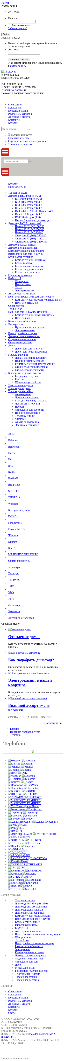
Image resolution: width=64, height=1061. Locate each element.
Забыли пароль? (17, 28)
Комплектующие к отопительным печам (38, 299)
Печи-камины (23, 284)
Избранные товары (12, 89)
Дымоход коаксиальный (22, 244)
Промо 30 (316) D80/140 (29, 232)
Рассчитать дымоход (20, 1000)
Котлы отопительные (20, 256)
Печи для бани (23, 318)
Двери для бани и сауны (29, 348)
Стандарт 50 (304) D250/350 (31, 241)
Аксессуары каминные (21, 293)
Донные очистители (27, 397)
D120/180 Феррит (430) (28, 201)
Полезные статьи (18, 997)
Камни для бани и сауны (22, 333)
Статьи (12, 1012)
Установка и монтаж (20, 144)
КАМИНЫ (14, 278)
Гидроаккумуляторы (20, 275)
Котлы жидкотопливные (29, 266)
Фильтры (20, 418)
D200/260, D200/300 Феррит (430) (34, 211)
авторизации (17, 65)
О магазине (15, 991)
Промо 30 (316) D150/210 (29, 226)
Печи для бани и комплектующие (27, 311)
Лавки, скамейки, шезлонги (31, 357)
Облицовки (22, 281)
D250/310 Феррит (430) (28, 214)
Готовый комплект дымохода (32, 220)
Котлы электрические (27, 272)
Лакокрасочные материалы (24, 336)
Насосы (19, 406)
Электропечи (16, 324)
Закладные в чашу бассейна (31, 400)
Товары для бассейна (20, 391)
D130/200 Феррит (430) (28, 204)
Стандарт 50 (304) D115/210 (31, 238)
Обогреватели (16, 305)
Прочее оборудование (27, 412)
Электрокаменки (25, 330)
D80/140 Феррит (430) (28, 217)
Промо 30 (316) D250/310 (29, 229)
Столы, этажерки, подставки (31, 366)
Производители (17, 186)
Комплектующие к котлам (30, 259)
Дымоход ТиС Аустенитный (24, 223)
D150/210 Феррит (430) (28, 207)
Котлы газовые (23, 263)
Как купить (15, 994)
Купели (19, 379)
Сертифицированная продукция (27, 141)
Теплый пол (15, 308)
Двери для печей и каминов (31, 351)
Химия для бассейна (27, 421)
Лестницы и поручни (27, 403)
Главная (14, 728)
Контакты (14, 1006)
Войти (5, 2)
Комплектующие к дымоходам (26, 250)
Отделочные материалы (22, 339)
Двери (12, 345)
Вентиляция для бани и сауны (25, 253)
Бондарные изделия (26, 376)
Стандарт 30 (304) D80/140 (30, 235)
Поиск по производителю (25, 731)
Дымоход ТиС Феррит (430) (24, 195)
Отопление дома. (24, 636)
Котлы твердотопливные (29, 269)
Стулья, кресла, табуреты (29, 369)
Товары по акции (18, 192)
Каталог (13, 183)
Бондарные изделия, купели (24, 373)
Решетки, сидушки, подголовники (35, 363)
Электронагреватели (27, 425)
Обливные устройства (28, 382)
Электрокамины (24, 290)
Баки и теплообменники (22, 321)
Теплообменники (25, 415)
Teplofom (15, 734)
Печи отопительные (26, 302)
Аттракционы (23, 394)
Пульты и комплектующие (30, 327)
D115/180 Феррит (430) (28, 198)
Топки (18, 287)
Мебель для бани (18, 354)
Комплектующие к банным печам (34, 314)
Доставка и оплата (19, 1003)
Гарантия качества (19, 138)
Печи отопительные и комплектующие (31, 296)
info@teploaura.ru (38, 1033)
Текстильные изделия (20, 385)
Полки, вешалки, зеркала (29, 360)
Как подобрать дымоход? (31, 660)
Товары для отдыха (19, 388)
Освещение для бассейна (29, 409)
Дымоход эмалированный (23, 247)
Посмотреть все (53, 723)
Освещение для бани (20, 342)
